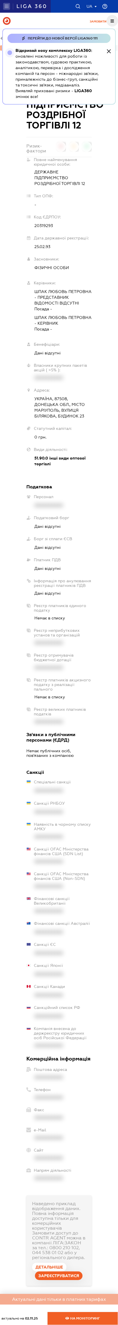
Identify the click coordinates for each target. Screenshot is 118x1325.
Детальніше (49, 1267)
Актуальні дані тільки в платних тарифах (59, 1299)
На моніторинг (84, 1318)
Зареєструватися (58, 1275)
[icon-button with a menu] (112, 21)
